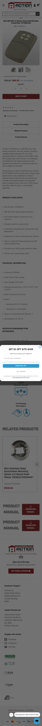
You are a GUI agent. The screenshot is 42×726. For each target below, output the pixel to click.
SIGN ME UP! (21, 366)
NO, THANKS (21, 371)
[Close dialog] (40, 347)
